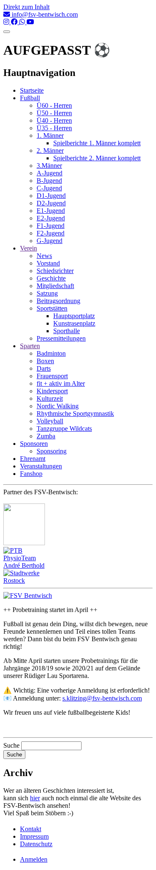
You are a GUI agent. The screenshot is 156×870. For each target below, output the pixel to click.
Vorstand (48, 263)
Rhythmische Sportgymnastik (75, 413)
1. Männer (50, 135)
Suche (11, 745)
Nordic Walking (58, 406)
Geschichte (51, 278)
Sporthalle (66, 330)
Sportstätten (52, 308)
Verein (28, 248)
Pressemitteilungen (61, 338)
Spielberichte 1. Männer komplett (97, 143)
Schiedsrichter (55, 270)
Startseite (32, 90)
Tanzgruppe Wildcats (64, 428)
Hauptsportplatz (74, 315)
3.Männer (49, 165)
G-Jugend (49, 240)
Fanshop (31, 473)
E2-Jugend (51, 218)
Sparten (30, 345)
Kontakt (30, 828)
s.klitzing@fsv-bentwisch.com (102, 698)
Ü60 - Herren (54, 105)
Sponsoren (34, 443)
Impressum (34, 836)
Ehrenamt (32, 458)
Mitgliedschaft (55, 285)
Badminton (51, 353)
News (44, 255)
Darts (44, 368)
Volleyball (50, 421)
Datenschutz (36, 843)
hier (35, 798)
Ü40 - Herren (54, 120)
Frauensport (52, 375)
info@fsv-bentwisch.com (44, 14)
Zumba (46, 436)
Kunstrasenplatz (74, 323)
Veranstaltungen (41, 466)
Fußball (30, 97)
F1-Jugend (50, 225)
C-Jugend (49, 188)
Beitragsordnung (58, 300)
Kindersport (52, 391)
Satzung (47, 293)
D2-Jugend (51, 203)
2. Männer (50, 150)
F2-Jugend (50, 233)
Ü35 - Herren (54, 128)
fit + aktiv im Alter (61, 383)
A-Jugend (49, 173)
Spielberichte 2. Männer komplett (97, 158)
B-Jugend (49, 180)
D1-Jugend (51, 195)
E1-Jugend (51, 210)
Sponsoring (52, 451)
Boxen (45, 360)
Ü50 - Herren (54, 112)
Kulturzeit (50, 398)
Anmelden (33, 859)
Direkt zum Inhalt (26, 6)
